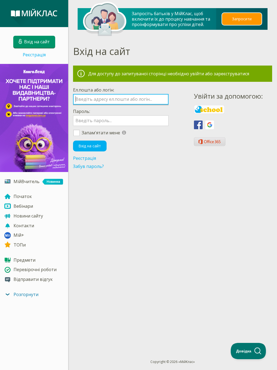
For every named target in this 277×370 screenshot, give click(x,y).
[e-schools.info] (209, 109)
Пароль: (81, 111)
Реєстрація (34, 54)
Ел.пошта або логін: (93, 90)
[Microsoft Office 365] (209, 141)
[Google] (209, 125)
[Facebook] (198, 125)
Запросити (242, 18)
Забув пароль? (88, 166)
